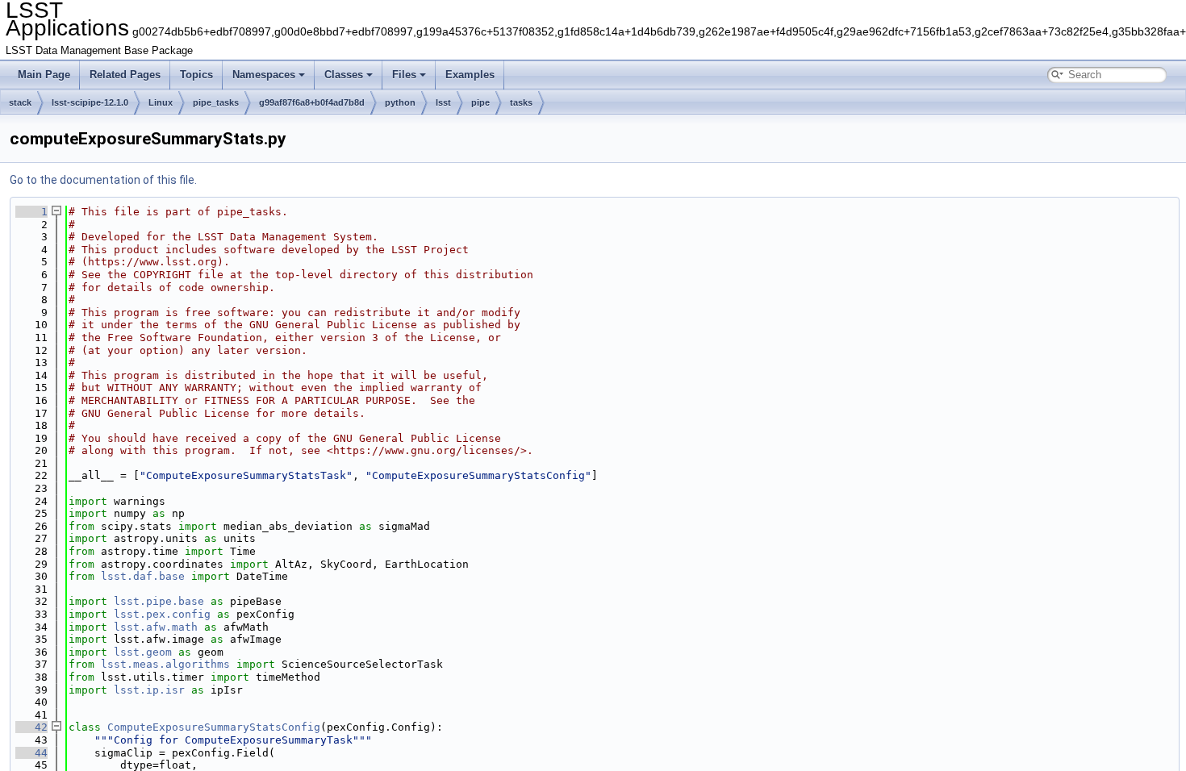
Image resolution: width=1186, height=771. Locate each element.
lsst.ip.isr (149, 690)
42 (31, 727)
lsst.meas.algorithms (165, 664)
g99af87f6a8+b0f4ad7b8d (312, 102)
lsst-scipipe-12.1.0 (90, 102)
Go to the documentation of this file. (103, 179)
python (400, 102)
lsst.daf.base (143, 576)
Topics (196, 75)
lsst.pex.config (162, 614)
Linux (160, 102)
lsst (443, 102)
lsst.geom (143, 652)
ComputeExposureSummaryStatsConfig (213, 727)
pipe (480, 102)
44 (31, 753)
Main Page (44, 75)
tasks (521, 102)
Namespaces (263, 75)
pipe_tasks (216, 102)
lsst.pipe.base (159, 601)
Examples (470, 75)
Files (404, 75)
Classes (343, 75)
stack (20, 102)
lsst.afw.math (156, 627)
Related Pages (125, 75)
